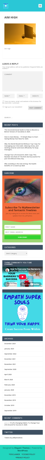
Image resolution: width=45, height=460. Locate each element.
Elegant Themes (22, 448)
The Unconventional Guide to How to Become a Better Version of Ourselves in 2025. (21, 131)
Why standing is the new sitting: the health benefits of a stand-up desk (20, 165)
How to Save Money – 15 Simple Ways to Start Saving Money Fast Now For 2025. (21, 138)
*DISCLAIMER (14, 454)
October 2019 (9, 405)
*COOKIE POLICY (28, 454)
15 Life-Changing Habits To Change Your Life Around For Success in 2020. (22, 424)
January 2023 (9, 349)
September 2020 (10, 369)
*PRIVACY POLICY (22, 457)
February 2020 (9, 385)
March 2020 (8, 380)
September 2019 (10, 411)
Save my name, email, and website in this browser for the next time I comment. (21, 102)
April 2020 (8, 374)
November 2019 (10, 400)
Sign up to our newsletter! (13, 107)
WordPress (22, 450)
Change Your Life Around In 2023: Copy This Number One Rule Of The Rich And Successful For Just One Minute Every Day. (22, 157)
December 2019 (9, 395)
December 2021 (9, 359)
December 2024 (9, 344)
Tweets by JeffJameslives (13, 438)
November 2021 (10, 364)
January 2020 (9, 390)
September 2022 (10, 354)
